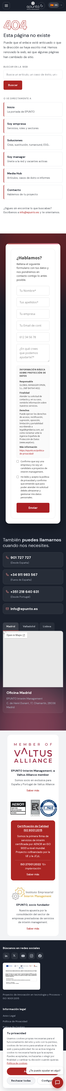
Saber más (33, 790)
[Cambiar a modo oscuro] (41, 5)
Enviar (33, 508)
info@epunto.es (29, 212)
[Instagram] (31, 956)
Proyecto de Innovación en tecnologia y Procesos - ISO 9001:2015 (32, 996)
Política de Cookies (14, 1027)
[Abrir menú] (6, 5)
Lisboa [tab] (47, 626)
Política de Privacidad (15, 1021)
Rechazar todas (21, 1080)
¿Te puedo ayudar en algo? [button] (44, 1070)
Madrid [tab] (10, 626)
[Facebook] (40, 956)
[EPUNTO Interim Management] (33, 6)
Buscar (13, 85)
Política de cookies (17, 1063)
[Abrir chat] (57, 1082)
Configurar (48, 1080)
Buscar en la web (16, 66)
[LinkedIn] (6, 956)
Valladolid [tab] (29, 626)
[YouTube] (23, 956)
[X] (14, 956)
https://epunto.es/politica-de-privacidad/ (32, 452)
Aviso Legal (9, 1015)
